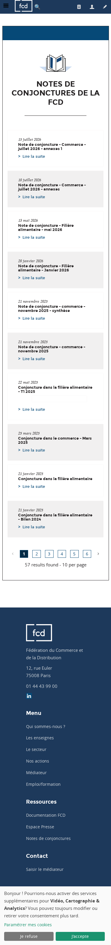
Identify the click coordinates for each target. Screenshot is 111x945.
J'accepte (80, 936)
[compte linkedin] (29, 696)
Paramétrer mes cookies (28, 924)
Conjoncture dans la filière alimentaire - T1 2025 (55, 389)
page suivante (98, 554)
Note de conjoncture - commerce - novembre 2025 (51, 349)
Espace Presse (40, 827)
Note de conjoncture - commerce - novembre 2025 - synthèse (51, 308)
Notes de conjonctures (48, 838)
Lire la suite (33, 156)
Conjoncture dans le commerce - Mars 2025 (55, 440)
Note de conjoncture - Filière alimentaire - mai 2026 (46, 228)
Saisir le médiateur (45, 869)
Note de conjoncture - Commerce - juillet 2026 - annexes (52, 187)
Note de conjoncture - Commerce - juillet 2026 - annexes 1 (52, 147)
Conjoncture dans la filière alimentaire (55, 479)
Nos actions (37, 761)
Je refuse (29, 936)
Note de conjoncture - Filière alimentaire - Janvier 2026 (46, 268)
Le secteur (36, 749)
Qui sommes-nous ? (45, 726)
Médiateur (36, 772)
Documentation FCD (45, 815)
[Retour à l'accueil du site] (24, 6)
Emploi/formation (43, 784)
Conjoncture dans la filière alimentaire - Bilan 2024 (55, 517)
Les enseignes (40, 738)
